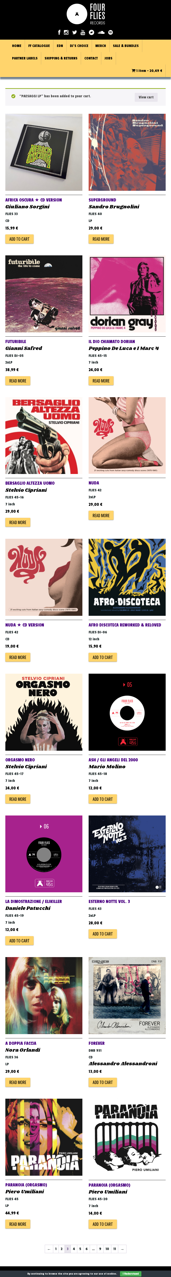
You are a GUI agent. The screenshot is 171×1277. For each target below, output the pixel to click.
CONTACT (91, 58)
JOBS (108, 58)
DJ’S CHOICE (79, 46)
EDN (60, 46)
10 (107, 1249)
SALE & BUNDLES (126, 46)
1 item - (148, 71)
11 (114, 1249)
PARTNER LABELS (25, 58)
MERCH (100, 46)
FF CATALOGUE (39, 46)
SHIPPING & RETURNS (61, 58)
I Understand (131, 1273)
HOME (16, 46)
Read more (101, 239)
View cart (146, 97)
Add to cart (19, 239)
